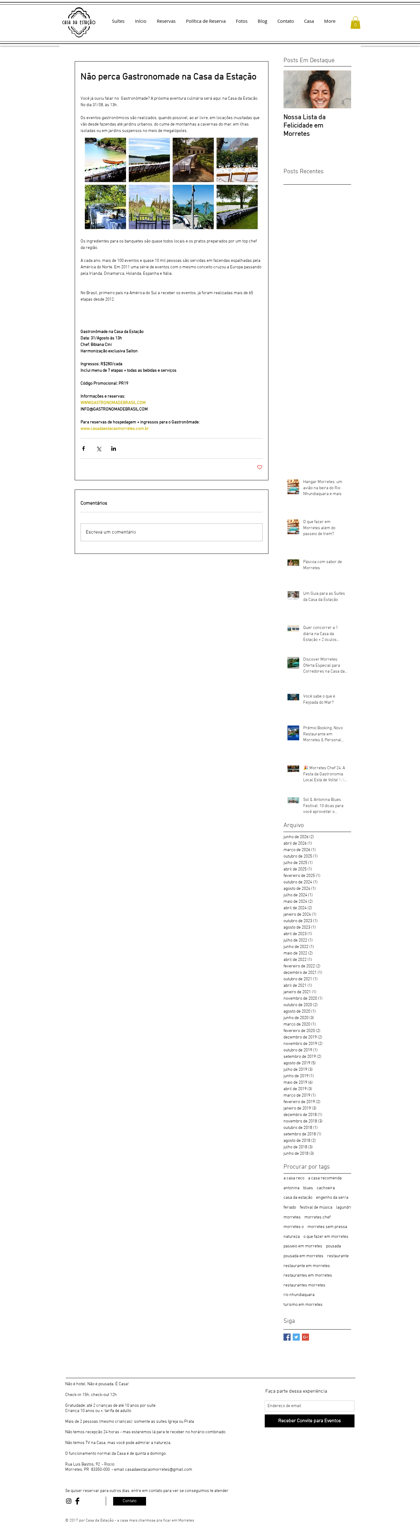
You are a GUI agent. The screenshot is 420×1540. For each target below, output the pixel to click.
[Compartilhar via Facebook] (83, 448)
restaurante (338, 1256)
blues (308, 1188)
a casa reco (293, 1178)
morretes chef (317, 1217)
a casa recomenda (325, 1178)
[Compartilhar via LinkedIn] (114, 448)
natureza (291, 1236)
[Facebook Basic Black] (77, 1501)
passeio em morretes (302, 1246)
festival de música (316, 1207)
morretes (292, 1217)
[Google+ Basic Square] (305, 1337)
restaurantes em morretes (307, 1275)
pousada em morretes (303, 1256)
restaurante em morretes (306, 1266)
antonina (291, 1188)
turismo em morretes (303, 1304)
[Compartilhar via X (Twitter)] (98, 448)
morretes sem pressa (327, 1227)
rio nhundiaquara (299, 1295)
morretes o (293, 1227)
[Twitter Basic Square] (296, 1337)
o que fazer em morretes (325, 1236)
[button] (355, 22)
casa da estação (297, 1197)
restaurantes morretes (304, 1285)
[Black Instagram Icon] (68, 1501)
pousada (333, 1246)
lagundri (343, 1207)
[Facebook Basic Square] (287, 1337)
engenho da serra (332, 1197)
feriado (289, 1207)
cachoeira (326, 1188)
